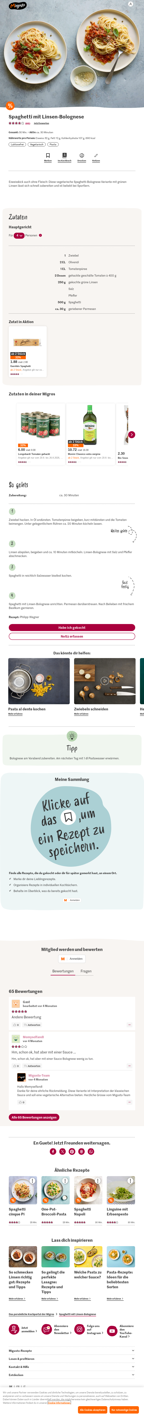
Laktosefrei (17, 144)
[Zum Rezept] (23, 1200)
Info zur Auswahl (40, 235)
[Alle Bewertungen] (16, 123)
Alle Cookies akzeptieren (92, 1409)
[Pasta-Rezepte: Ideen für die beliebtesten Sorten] (121, 1273)
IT (24, 1386)
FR (17, 1386)
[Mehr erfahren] (39, 711)
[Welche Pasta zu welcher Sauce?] (88, 1273)
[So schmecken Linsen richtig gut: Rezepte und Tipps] (23, 1273)
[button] (16, 1039)
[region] (72, 1401)
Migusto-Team (39, 1075)
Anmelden (75, 900)
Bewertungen (63, 971)
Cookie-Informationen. (59, 1402)
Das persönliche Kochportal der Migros (31, 1314)
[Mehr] (129, 1024)
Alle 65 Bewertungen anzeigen (34, 1117)
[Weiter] (131, 434)
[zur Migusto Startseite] (18, 4)
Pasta (53, 144)
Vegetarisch (36, 144)
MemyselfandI (33, 1037)
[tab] (72, 1351)
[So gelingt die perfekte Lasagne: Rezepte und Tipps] (55, 1273)
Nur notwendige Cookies (124, 1409)
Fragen (86, 971)
